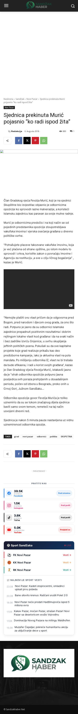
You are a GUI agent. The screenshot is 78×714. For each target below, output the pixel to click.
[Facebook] (18, 140)
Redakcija (16, 131)
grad (16, 436)
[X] (27, 140)
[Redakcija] (6, 131)
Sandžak (20, 99)
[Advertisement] (39, 52)
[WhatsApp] (43, 140)
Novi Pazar (32, 99)
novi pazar (28, 436)
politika (53, 436)
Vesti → (67, 555)
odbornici (41, 436)
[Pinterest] (35, 140)
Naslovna (8, 99)
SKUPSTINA (66, 436)
